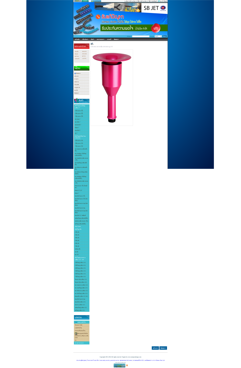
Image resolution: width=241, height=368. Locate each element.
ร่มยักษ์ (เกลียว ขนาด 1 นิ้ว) (81, 221)
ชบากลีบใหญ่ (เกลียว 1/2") (81, 293)
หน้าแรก (76, 76)
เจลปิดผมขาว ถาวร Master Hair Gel (154, 360)
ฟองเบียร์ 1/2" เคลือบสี (80, 215)
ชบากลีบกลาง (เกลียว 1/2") (81, 290)
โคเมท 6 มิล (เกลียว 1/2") (81, 282)
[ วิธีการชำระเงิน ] (141, 1)
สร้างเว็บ (81, 1)
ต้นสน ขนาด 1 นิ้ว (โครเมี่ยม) (81, 186)
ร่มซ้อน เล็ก (77, 249)
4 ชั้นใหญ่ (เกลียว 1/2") (80, 268)
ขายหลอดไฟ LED (138, 360)
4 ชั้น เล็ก (77, 237)
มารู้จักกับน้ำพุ (78, 327)
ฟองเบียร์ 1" (78, 130)
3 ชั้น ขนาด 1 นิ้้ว (79, 110)
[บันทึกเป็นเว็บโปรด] (96, 1)
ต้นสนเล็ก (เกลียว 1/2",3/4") (81, 296)
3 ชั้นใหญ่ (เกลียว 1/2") (80, 265)
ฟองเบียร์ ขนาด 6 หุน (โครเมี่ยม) (81, 211)
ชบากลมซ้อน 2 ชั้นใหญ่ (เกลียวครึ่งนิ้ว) (80, 154)
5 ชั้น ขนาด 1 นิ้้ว (79, 113)
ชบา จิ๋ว (77, 254)
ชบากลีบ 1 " (78, 122)
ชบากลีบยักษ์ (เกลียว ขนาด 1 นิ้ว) (81, 182)
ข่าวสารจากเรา (79, 343)
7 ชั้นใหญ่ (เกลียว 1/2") (80, 276)
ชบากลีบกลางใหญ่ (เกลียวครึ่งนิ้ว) (81, 172)
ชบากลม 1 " (78, 119)
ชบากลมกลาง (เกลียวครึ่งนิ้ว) (81, 149)
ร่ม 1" (76, 133)
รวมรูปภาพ (77, 87)
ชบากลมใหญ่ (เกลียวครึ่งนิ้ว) (81, 163)
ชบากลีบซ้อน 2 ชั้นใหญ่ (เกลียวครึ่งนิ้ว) (80, 177)
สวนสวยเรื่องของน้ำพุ (80, 330)
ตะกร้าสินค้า (163, 1)
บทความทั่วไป (82, 322)
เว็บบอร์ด (76, 84)
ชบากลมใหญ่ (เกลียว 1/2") (81, 288)
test (75, 340)
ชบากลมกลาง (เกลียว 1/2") (81, 285)
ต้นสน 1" (77, 127)
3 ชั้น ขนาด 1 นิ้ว (79, 140)
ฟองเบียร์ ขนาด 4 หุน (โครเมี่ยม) (81, 204)
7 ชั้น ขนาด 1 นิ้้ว (79, 116)
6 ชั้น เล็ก (77, 243)
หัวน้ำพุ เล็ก (78, 229)
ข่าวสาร (76, 79)
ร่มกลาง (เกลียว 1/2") (80, 304)
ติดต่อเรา (78, 73)
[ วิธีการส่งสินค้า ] (153, 1)
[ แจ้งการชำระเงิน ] (130, 1)
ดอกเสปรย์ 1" (78, 124)
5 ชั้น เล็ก (77, 240)
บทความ (76, 81)
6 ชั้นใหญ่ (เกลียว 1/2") (80, 273)
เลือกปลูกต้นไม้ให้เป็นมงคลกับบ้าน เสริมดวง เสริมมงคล (81, 335)
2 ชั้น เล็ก (77, 232)
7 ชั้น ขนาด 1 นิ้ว (79, 146)
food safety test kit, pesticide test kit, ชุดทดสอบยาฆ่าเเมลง (116, 360)
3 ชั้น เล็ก (77, 235)
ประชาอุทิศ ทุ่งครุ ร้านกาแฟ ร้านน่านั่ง (87, 360)
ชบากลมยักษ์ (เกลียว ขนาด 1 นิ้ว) (81, 159)
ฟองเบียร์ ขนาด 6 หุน (80, 208)
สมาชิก (76, 90)
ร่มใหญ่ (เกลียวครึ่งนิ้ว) (80, 224)
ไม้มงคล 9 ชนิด (78, 325)
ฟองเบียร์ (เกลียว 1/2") (80, 302)
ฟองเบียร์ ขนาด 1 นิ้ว (80, 196)
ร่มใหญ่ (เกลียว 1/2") (80, 310)
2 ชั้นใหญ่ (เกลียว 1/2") (80, 262)
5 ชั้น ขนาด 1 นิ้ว (79, 143)
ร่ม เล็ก (76, 251)
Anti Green (78, 226)
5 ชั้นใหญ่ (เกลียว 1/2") (80, 271)
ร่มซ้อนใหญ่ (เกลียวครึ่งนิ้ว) (81, 218)
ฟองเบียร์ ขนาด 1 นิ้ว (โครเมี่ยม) (81, 199)
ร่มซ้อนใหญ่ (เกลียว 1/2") (81, 307)
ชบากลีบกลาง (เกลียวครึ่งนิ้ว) (81, 168)
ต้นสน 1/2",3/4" (78, 190)
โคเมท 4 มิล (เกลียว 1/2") (81, 279)
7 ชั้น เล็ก (77, 246)
